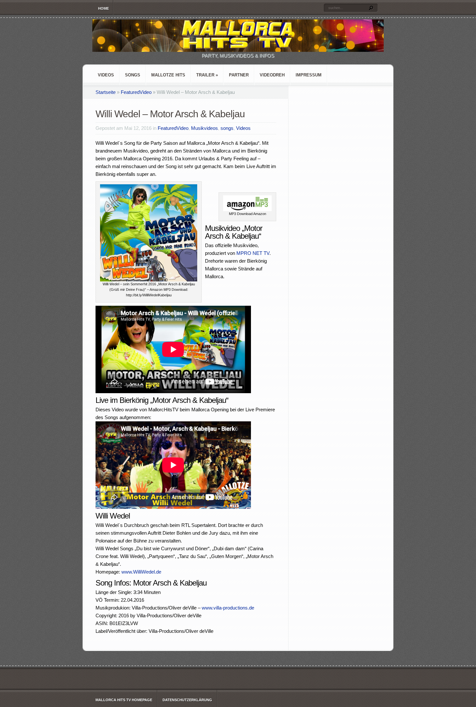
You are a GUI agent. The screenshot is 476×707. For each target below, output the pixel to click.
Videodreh (272, 75)
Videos (106, 75)
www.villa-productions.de (228, 607)
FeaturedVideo (136, 92)
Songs (132, 75)
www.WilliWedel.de (141, 572)
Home (103, 8)
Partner (239, 75)
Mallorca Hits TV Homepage (124, 700)
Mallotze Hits (168, 75)
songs (227, 128)
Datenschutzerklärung (187, 700)
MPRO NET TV (252, 253)
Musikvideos (204, 128)
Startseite (106, 92)
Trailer (207, 75)
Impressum (309, 75)
